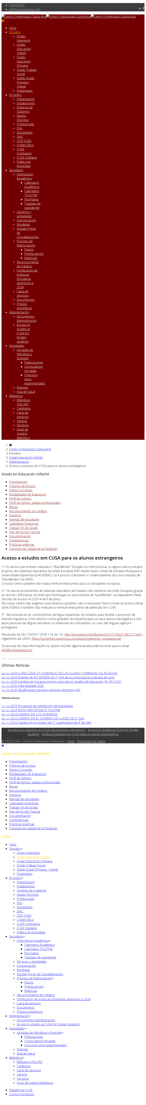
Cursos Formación (21, 1094)
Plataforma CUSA (21, 1090)
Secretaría (16, 170)
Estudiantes (25, 132)
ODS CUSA (24, 141)
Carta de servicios (23, 293)
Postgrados (25, 91)
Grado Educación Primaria (24, 61)
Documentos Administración (27, 318)
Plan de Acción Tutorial (24, 532)
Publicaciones (33, 362)
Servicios (23, 425)
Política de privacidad (24, 164)
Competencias (19, 540)
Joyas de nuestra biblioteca (23, 433)
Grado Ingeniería (23, 38)
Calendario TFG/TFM (31, 193)
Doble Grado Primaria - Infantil (25, 82)
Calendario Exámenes (24, 524)
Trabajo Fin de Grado (23, 528)
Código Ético (25, 145)
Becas (13, 507)
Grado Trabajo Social (31, 865)
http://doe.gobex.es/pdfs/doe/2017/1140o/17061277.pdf (102, 634)
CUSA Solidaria (27, 157)
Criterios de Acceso (22, 486)
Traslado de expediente (32, 205)
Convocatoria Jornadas (33, 369)
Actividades (16, 346)
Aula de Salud (26, 392)
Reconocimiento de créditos (28, 264)
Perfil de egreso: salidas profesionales (34, 503)
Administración (19, 312)
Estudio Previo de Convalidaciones (40, 974)
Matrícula (30, 258)
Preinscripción (34, 254)
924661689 (17, 5)
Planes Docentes (20, 490)
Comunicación (26, 220)
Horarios (15, 515)
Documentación (20, 536)
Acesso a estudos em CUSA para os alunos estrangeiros (80, 734)
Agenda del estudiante (24, 519)
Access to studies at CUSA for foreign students (23, 333)
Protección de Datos (91, 741)
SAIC (20, 137)
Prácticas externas (21, 544)
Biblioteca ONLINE (23, 402)
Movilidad (23, 224)
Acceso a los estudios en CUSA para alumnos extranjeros (47, 730)
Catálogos (23, 408)
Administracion (19, 462)
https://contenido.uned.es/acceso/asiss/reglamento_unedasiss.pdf (76, 639)
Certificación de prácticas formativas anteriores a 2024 (27, 278)
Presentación (26, 99)
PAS (19, 128)
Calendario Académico (31, 185)
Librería (22, 421)
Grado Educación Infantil (24, 49)
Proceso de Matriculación (26, 243)
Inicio (12, 28)
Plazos (28, 249)
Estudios (15, 32)
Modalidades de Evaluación (27, 494)
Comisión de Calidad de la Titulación (33, 549)
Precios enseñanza (24, 306)
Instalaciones (26, 103)
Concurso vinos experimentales (45, 1045)
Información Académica (25, 176)
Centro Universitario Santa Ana (30, 449)
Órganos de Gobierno (25, 109)
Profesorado (25, 124)
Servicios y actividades (24, 214)
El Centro (15, 95)
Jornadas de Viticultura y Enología (25, 354)
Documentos (25, 300)
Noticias (22, 387)
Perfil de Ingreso (20, 498)
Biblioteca (15, 396)
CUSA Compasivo (24, 151)
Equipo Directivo (23, 118)
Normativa (31, 199)
